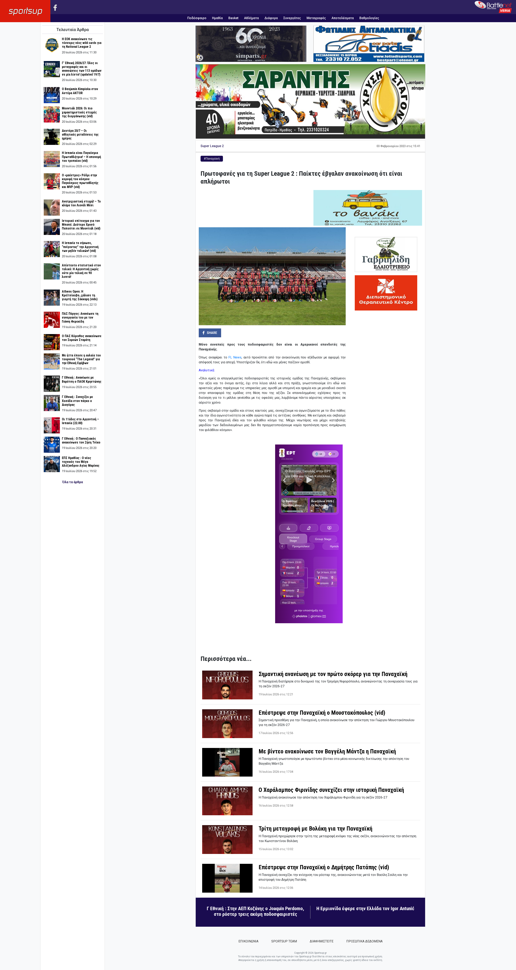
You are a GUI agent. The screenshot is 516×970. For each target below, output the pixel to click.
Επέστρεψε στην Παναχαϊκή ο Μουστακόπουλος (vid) (322, 712)
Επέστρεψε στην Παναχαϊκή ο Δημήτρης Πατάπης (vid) (324, 867)
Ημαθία (217, 18)
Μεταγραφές (316, 18)
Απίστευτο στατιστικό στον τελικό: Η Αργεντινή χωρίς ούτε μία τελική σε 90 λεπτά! (81, 271)
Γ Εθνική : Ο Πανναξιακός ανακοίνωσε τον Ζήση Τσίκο (81, 440)
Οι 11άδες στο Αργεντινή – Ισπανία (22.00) (80, 421)
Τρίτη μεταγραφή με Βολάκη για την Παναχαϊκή (315, 828)
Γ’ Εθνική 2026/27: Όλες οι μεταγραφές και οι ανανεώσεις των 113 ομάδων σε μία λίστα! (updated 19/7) (81, 69)
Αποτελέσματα (343, 18)
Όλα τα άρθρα (72, 482)
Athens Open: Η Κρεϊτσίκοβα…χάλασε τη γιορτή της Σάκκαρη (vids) (80, 295)
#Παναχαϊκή (212, 158)
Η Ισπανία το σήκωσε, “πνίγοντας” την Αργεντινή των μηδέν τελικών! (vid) (80, 246)
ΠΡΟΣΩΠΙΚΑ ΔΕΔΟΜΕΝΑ (364, 941)
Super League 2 (212, 146)
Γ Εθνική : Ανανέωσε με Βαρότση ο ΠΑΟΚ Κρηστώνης (81, 379)
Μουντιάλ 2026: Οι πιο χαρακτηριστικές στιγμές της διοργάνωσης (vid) (79, 112)
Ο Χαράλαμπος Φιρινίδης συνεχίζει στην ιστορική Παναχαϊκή (331, 789)
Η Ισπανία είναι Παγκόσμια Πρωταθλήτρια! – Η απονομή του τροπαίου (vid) (81, 156)
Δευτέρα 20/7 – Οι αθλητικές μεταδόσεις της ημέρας (80, 134)
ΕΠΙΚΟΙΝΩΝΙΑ (248, 941)
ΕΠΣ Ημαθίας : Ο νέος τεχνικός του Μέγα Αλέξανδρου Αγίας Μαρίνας (80, 461)
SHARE (211, 333)
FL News (234, 357)
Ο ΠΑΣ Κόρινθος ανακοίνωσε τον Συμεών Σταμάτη (81, 338)
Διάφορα (271, 18)
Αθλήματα (251, 18)
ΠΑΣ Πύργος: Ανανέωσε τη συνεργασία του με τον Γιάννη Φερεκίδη (80, 317)
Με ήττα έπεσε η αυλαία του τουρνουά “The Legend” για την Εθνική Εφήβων (81, 359)
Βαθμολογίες (369, 18)
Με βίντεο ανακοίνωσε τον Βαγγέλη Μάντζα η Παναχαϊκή (327, 751)
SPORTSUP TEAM (284, 941)
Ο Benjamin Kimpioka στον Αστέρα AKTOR (80, 91)
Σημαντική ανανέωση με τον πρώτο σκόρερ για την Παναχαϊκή (333, 674)
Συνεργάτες (292, 18)
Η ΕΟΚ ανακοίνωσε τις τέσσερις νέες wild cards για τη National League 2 (81, 43)
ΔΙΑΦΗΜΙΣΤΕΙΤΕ (321, 941)
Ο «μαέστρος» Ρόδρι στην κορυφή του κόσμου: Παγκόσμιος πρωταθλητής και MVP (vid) (80, 181)
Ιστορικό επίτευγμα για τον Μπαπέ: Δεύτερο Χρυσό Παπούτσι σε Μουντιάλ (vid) (81, 224)
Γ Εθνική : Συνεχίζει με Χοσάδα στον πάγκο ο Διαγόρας (77, 400)
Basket (233, 18)
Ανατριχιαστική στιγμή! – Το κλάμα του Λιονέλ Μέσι (81, 203)
